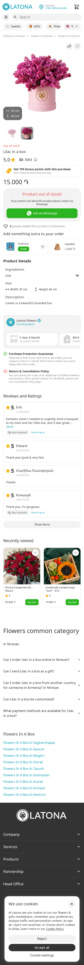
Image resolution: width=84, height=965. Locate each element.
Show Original (38, 432)
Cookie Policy (54, 929)
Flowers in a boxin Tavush (23, 768)
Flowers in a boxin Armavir (24, 788)
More (9, 427)
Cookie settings (42, 955)
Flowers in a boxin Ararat (23, 781)
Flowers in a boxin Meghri (23, 755)
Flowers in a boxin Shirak (23, 762)
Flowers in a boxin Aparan (23, 749)
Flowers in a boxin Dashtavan (26, 775)
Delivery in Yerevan (14, 36)
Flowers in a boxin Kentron (24, 794)
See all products (25, 324)
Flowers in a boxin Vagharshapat (29, 742)
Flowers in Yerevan (41, 36)
